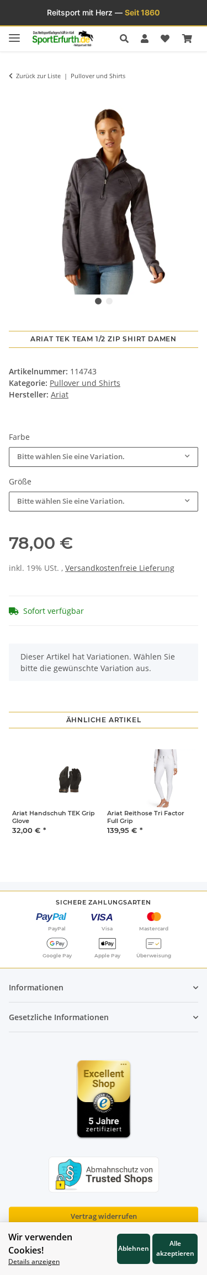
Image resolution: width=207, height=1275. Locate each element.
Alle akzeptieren (175, 1248)
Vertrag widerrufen (104, 1216)
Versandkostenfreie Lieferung (119, 568)
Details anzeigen (34, 1261)
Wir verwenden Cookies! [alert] (40, 1243)
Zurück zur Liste (38, 76)
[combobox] (103, 457)
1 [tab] (98, 301)
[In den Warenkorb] (17, 96)
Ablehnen (133, 1248)
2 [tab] (109, 301)
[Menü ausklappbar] (14, 33)
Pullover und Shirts (85, 383)
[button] (127, 39)
